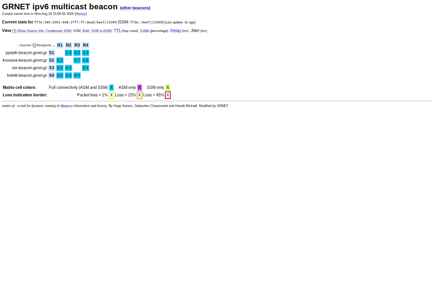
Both (86, 31)
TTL (117, 30)
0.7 (77, 60)
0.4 (60, 68)
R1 (60, 45)
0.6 (85, 60)
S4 (51, 75)
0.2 (77, 53)
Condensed (54, 31)
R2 (68, 45)
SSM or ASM (101, 31)
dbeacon (66, 106)
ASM (67, 31)
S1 (51, 53)
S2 (51, 60)
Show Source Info (31, 31)
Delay (175, 30)
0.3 (68, 53)
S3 (51, 68)
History (81, 14)
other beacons (135, 8)
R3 (77, 45)
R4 (85, 45)
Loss (144, 30)
